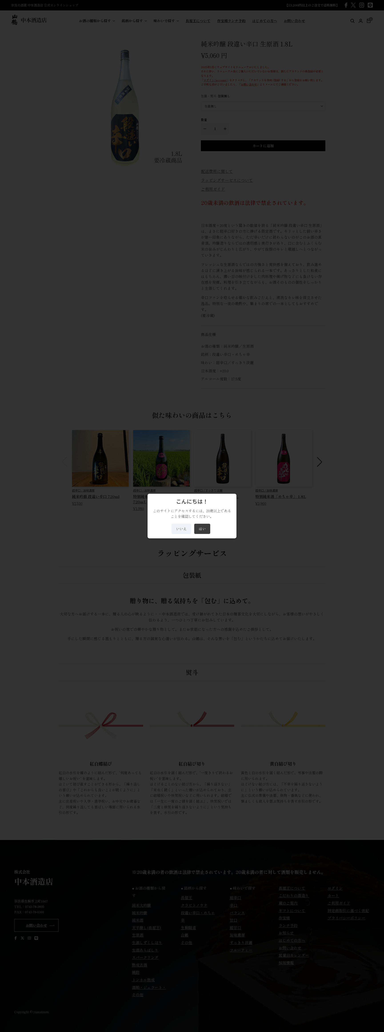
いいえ (181, 528)
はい (202, 528)
